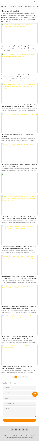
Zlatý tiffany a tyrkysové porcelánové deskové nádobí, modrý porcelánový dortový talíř (17, 337)
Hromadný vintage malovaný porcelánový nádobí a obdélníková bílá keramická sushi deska (18, 307)
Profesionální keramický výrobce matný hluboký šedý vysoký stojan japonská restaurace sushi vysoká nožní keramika (19, 106)
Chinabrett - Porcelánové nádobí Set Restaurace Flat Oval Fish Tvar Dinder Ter (19, 165)
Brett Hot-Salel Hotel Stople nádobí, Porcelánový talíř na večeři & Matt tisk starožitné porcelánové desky (19, 277)
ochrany (23, 437)
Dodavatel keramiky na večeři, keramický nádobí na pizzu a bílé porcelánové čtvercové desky (18, 46)
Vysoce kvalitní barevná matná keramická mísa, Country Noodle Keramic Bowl (17, 367)
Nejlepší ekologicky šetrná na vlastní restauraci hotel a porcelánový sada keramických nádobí (19, 247)
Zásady (19, 437)
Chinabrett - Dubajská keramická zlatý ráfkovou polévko (17, 135)
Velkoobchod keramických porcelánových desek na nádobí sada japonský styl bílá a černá (18, 76)
